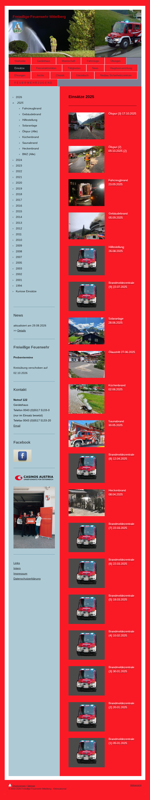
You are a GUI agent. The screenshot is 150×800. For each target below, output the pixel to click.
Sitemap (31, 786)
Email (16, 425)
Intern (17, 568)
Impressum (20, 573)
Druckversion (19, 786)
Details (21, 330)
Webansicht (135, 785)
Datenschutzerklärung (27, 578)
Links (16, 563)
